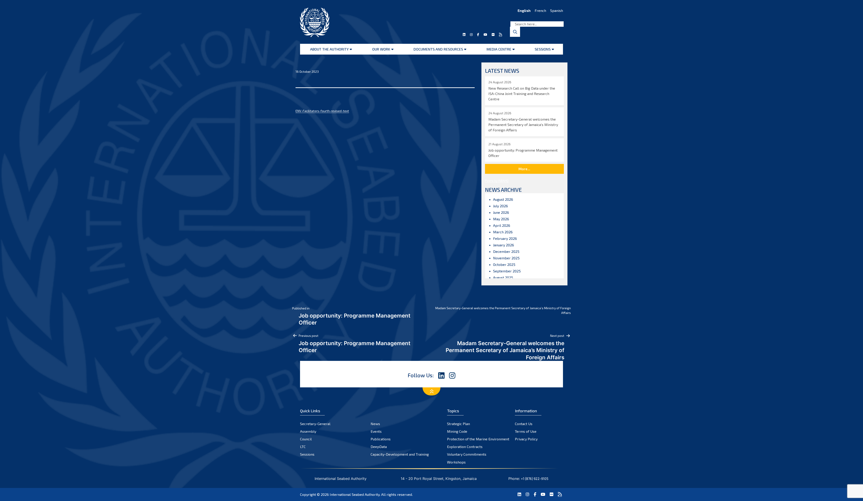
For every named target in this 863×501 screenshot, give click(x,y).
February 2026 (505, 238)
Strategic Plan (458, 424)
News (375, 424)
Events (376, 431)
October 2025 (504, 264)
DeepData (379, 446)
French (540, 10)
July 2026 (500, 206)
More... (524, 169)
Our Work (381, 49)
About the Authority (329, 49)
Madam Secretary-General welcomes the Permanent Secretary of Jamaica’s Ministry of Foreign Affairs (503, 310)
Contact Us (523, 424)
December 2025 (506, 251)
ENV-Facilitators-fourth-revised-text (322, 111)
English (524, 10)
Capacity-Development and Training (400, 454)
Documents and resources (438, 49)
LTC (303, 446)
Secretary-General (315, 424)
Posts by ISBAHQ (497, 181)
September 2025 (507, 271)
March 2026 (503, 232)
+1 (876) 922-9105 (534, 479)
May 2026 (501, 219)
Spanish (556, 10)
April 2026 (501, 225)
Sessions (543, 49)
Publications (381, 439)
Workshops (456, 462)
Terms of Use (525, 431)
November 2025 (506, 258)
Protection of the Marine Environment (478, 439)
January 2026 (503, 245)
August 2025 (503, 277)
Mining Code (457, 431)
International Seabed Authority (355, 494)
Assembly (308, 431)
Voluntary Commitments (466, 454)
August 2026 (503, 199)
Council (306, 439)
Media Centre (499, 49)
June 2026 (501, 212)
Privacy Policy (526, 439)
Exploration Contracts (465, 446)
